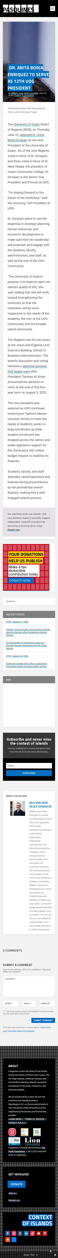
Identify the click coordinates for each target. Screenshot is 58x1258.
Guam (18, 95)
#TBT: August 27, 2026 (17, 621)
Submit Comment (43, 1020)
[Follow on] (13, 1239)
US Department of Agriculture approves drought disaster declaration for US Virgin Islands (26, 645)
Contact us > (14, 1200)
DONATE (16, 1184)
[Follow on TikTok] (32, 1233)
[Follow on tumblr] (20, 1233)
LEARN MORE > (15, 1119)
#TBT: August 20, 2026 (17, 656)
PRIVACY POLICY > (17, 1122)
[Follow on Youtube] (38, 1233)
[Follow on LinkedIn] (26, 1233)
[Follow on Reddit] (7, 1239)
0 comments (28, 95)
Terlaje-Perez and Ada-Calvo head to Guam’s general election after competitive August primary (28, 632)
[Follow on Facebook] (7, 1233)
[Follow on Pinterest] (44, 1233)
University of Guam (27, 124)
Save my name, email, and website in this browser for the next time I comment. (28, 1012)
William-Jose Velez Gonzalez (24, 93)
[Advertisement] (29, 705)
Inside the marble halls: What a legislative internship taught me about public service (26, 665)
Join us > (12, 1193)
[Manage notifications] (50, 1251)
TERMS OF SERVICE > (35, 1119)
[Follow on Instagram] (13, 1233)
